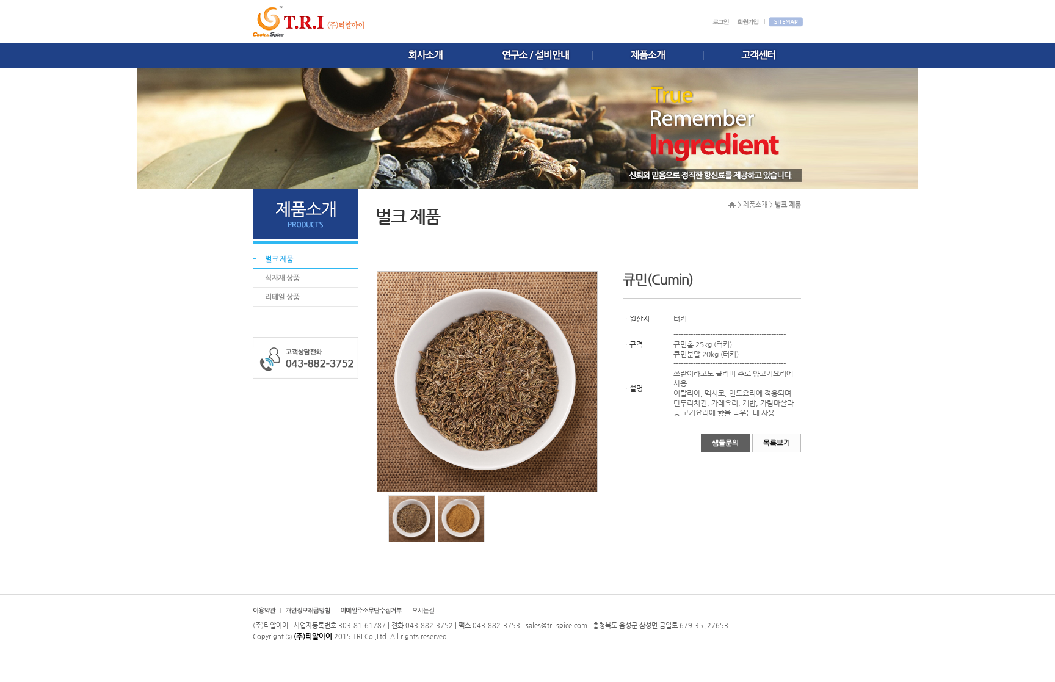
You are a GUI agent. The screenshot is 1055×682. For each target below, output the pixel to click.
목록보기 (776, 442)
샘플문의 (725, 442)
